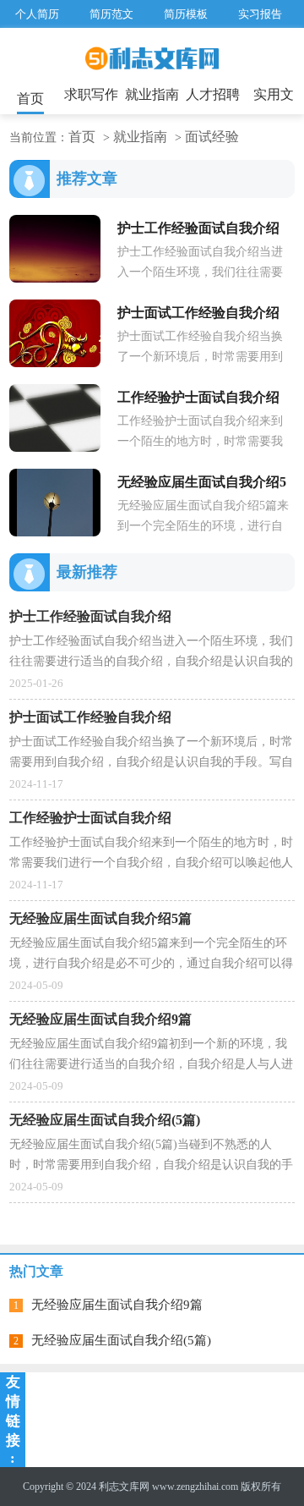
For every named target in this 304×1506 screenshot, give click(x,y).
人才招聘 (213, 94)
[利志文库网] (152, 64)
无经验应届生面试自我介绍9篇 (117, 1304)
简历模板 (186, 14)
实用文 (273, 94)
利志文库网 (124, 1486)
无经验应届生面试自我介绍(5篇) (121, 1340)
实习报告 (260, 14)
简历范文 (111, 14)
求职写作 (91, 94)
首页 (30, 98)
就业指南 (152, 94)
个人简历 (37, 14)
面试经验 (212, 136)
